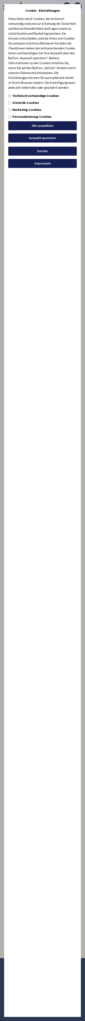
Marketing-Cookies (26, 110)
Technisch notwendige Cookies (35, 96)
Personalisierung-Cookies (32, 116)
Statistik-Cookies (25, 103)
